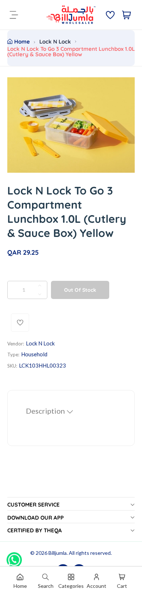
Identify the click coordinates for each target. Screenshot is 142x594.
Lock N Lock (55, 41)
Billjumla (57, 553)
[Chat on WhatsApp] (14, 557)
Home (22, 41)
